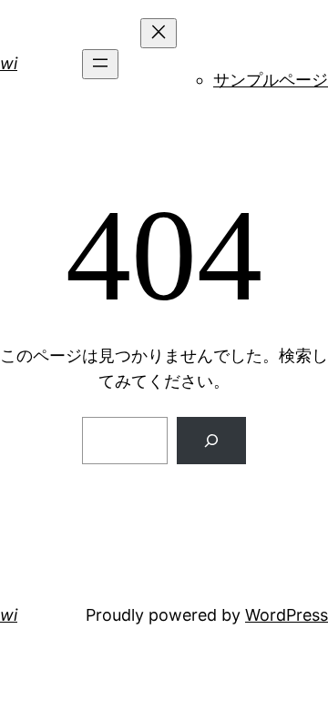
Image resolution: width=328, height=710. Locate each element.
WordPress (286, 614)
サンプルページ (270, 79)
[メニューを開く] (100, 64)
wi (8, 63)
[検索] (211, 440)
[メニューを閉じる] (158, 33)
